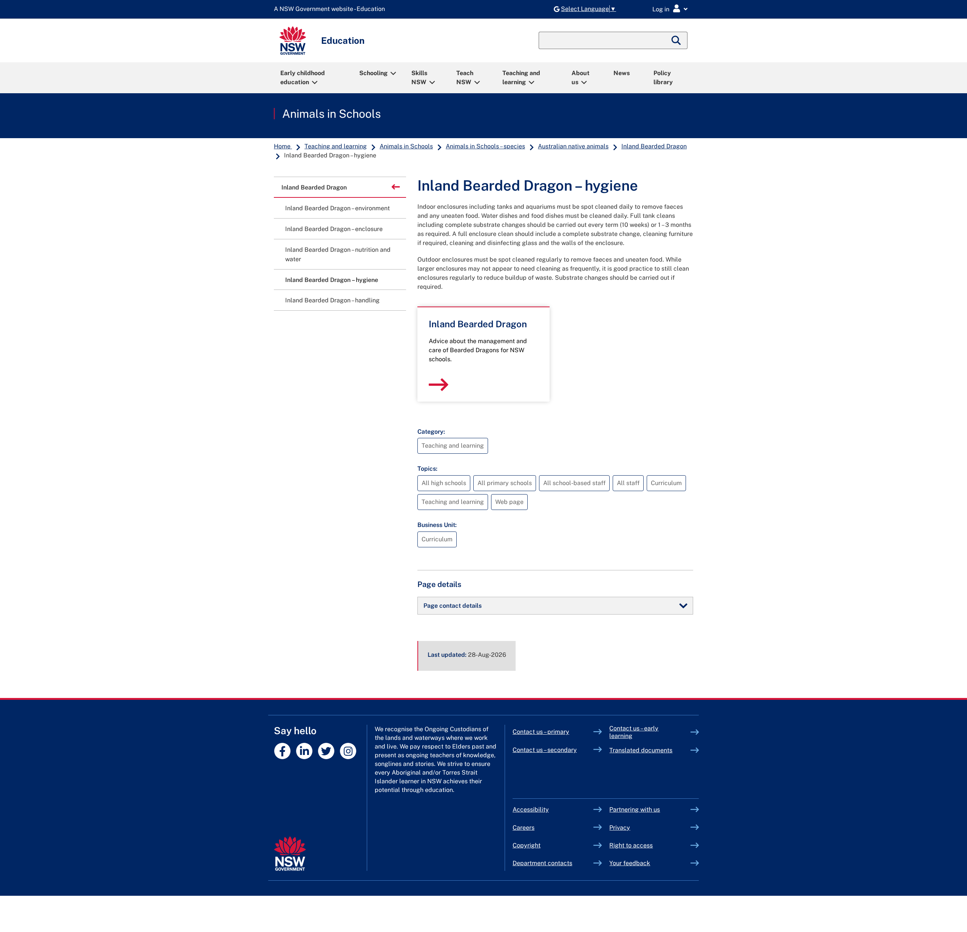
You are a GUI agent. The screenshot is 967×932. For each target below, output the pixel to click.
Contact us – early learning (633, 732)
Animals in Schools (331, 113)
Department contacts (542, 863)
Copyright (527, 845)
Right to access (631, 845)
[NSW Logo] (293, 40)
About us (581, 77)
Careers (523, 827)
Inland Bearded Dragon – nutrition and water (338, 254)
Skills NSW (419, 77)
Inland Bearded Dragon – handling (332, 300)
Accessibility (531, 809)
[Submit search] (676, 40)
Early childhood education (302, 77)
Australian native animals (573, 146)
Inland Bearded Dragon (654, 146)
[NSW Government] (290, 853)
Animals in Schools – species (485, 146)
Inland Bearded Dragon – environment (337, 208)
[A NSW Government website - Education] (331, 9)
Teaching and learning (521, 77)
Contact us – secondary (545, 749)
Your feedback (629, 863)
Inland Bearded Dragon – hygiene (331, 279)
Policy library (663, 77)
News (621, 73)
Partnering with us (634, 809)
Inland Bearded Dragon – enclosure (334, 229)
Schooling (373, 73)
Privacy (619, 827)
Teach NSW (464, 77)
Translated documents (640, 750)
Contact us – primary (541, 731)
